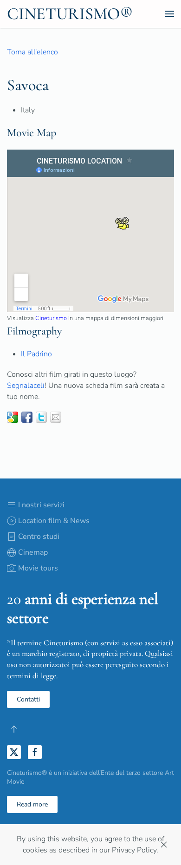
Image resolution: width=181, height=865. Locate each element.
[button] (169, 14)
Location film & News (54, 521)
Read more (32, 804)
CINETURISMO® (70, 14)
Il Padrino (36, 354)
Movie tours (38, 568)
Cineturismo (51, 318)
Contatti (28, 699)
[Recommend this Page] (55, 417)
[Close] (164, 844)
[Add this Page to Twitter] (41, 417)
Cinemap (33, 552)
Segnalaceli (26, 385)
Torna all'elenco (32, 52)
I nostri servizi (41, 505)
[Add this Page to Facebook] (26, 417)
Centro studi (38, 536)
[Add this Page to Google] (12, 417)
